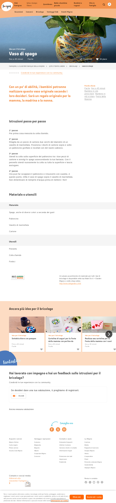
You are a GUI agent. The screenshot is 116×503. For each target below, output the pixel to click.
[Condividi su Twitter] (58, 429)
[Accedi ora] (109, 4)
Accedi (21, 396)
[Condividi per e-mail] (64, 429)
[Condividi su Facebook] (52, 429)
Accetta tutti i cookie (94, 497)
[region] (58, 497)
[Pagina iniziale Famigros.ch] (7, 6)
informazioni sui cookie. (59, 501)
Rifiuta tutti (77, 497)
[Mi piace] (41, 349)
